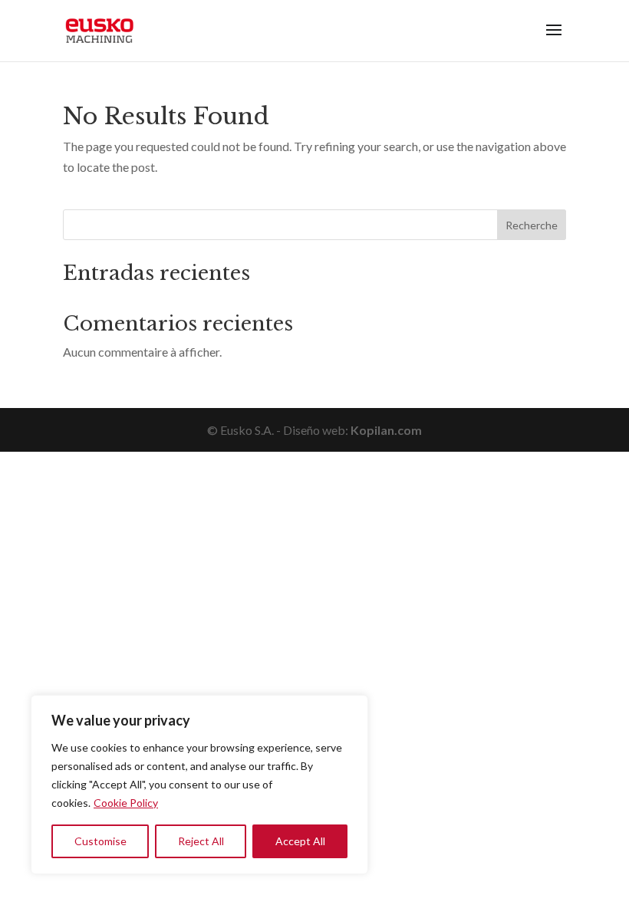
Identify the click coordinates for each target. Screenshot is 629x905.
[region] (199, 784)
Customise (100, 840)
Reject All (201, 840)
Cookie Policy (126, 802)
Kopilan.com (386, 430)
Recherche (532, 225)
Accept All (300, 840)
